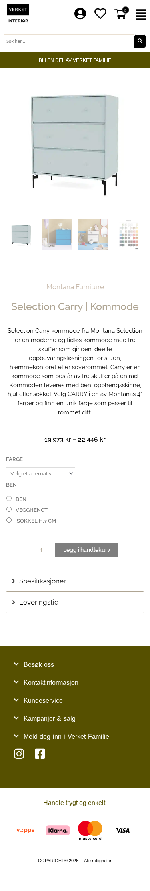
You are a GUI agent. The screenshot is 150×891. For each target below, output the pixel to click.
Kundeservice (43, 700)
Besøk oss (39, 664)
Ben (11, 485)
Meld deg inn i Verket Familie (66, 736)
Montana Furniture (75, 287)
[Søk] (140, 41)
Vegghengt (32, 510)
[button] (142, 15)
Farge (14, 459)
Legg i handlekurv (86, 550)
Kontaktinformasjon (51, 682)
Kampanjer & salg (50, 718)
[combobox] (69, 41)
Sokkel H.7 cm (36, 521)
